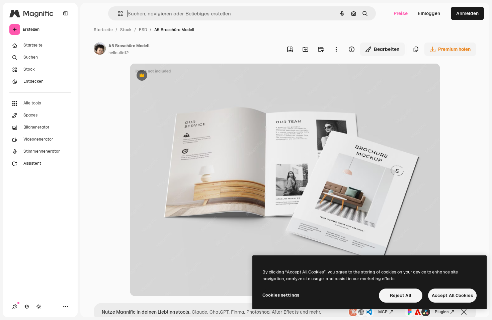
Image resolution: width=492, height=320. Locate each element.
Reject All (400, 295)
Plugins (441, 312)
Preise (401, 13)
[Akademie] (26, 306)
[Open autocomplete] (117, 13)
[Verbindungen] (14, 306)
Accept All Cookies (452, 295)
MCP (383, 312)
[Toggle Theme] (38, 306)
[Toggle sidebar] (65, 13)
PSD (143, 29)
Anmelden (467, 13)
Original (172, 76)
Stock (126, 29)
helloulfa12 (118, 53)
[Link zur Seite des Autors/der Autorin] (100, 50)
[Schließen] (464, 312)
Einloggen (429, 13)
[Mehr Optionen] (336, 49)
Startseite (103, 29)
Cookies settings (280, 295)
